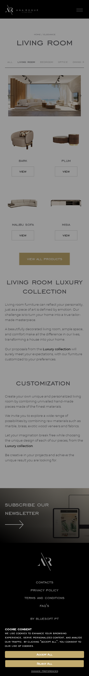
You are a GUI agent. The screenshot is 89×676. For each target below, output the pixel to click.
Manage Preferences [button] (44, 671)
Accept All (44, 654)
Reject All (44, 663)
